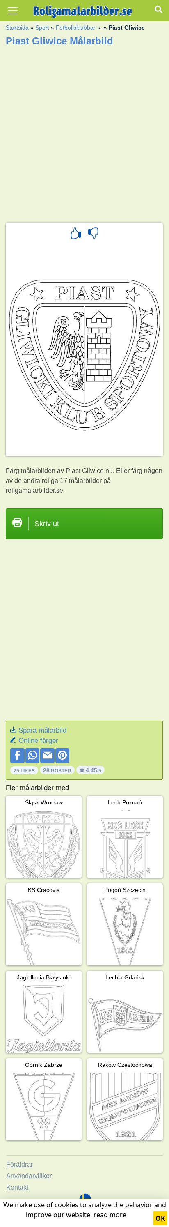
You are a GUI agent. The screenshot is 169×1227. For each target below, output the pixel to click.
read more (110, 1214)
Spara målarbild (42, 730)
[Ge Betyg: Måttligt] (93, 234)
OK (160, 1218)
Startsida (17, 27)
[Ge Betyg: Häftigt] (75, 234)
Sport (42, 27)
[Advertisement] (84, 131)
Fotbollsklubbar (76, 27)
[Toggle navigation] (13, 11)
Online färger (38, 740)
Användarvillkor (29, 1175)
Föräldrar (19, 1164)
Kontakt (17, 1187)
